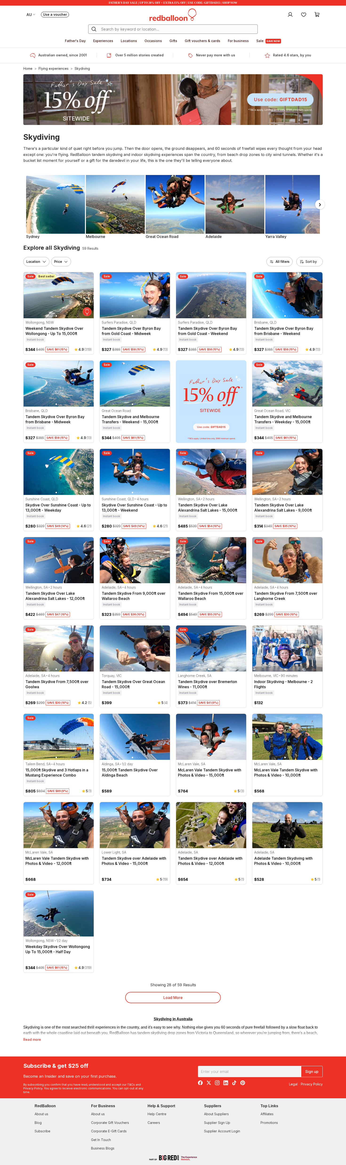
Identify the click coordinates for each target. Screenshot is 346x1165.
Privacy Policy (32, 1088)
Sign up (311, 1071)
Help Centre (157, 1114)
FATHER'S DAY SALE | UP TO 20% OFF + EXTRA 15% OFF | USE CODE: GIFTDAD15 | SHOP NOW (173, 2)
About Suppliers (216, 1114)
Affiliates (267, 1114)
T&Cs (131, 1084)
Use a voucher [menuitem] (56, 14)
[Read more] (34, 55)
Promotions (269, 1123)
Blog (38, 1123)
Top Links (269, 1106)
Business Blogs (102, 1148)
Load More (173, 997)
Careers (154, 1123)
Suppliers (212, 1106)
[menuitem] (289, 14)
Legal (293, 1084)
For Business (103, 1106)
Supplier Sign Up (217, 1123)
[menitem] (303, 14)
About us (41, 1114)
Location (33, 262)
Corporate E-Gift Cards (109, 1131)
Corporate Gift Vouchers (110, 1123)
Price (58, 262)
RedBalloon (45, 1106)
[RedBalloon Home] (173, 14)
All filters (283, 262)
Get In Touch (101, 1140)
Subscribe (42, 1131)
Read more (32, 1039)
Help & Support (161, 1106)
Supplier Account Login (222, 1131)
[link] (211, 401)
